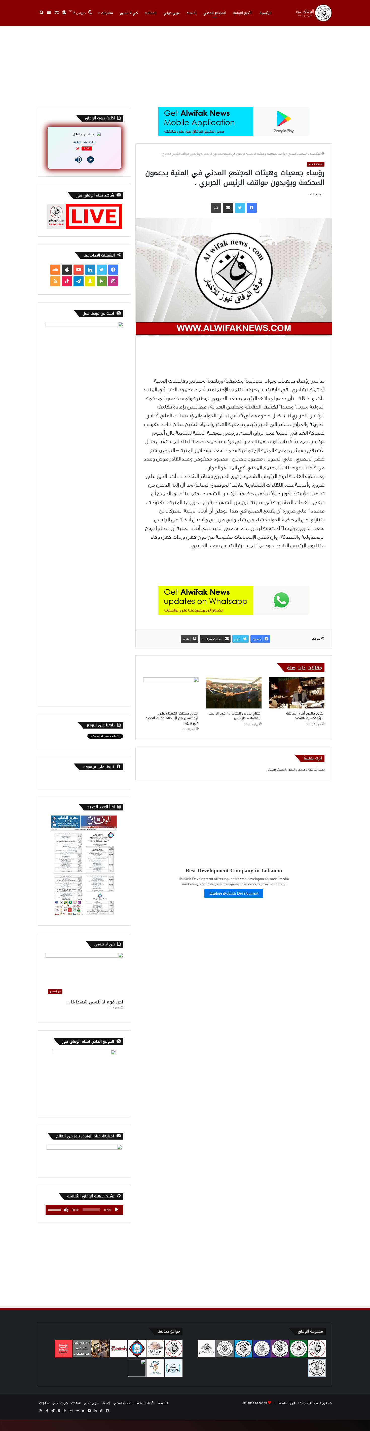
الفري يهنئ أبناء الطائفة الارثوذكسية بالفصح (305, 716)
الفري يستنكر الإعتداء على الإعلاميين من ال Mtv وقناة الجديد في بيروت (172, 718)
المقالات (151, 13)
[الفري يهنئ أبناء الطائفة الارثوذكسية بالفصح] (296, 692)
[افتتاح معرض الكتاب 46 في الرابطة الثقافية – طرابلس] (234, 692)
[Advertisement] (185, 64)
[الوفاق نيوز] (313, 13)
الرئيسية (266, 13)
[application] (84, 1210)
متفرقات (107, 13)
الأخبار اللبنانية (242, 13)
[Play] (90, 160)
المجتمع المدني (215, 13)
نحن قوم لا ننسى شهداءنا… (94, 1002)
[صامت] (66, 1209)
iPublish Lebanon (255, 1403)
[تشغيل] (116, 1209)
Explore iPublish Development (233, 893)
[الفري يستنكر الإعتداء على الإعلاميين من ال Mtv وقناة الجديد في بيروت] (171, 692)
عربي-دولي (172, 13)
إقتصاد (192, 13)
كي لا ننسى (129, 13)
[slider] (55, 1209)
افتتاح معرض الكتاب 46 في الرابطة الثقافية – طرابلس (235, 716)
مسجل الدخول (295, 769)
